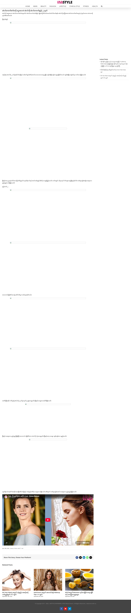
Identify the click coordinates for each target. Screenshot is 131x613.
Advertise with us (91, 603)
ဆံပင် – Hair (20, 548)
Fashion (16, 548)
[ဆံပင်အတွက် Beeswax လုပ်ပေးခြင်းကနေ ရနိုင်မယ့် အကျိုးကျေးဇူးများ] (48, 569)
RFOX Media (65, 603)
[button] (101, 6)
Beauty (12, 548)
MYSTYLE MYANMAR (55, 603)
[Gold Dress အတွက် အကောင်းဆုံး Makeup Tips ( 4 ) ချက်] (16, 569)
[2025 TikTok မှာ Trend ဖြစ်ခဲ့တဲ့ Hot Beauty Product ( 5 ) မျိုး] (79, 569)
